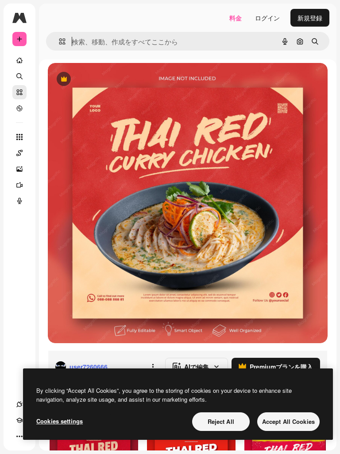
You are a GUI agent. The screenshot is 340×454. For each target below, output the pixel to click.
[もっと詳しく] (19, 108)
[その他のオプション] (153, 367)
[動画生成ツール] (19, 185)
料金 (235, 17)
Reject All (221, 421)
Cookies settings (59, 421)
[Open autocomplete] (58, 41)
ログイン (267, 17)
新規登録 (310, 17)
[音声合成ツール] (19, 201)
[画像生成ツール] (19, 169)
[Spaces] (19, 153)
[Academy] (19, 420)
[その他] (19, 436)
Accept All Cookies (288, 421)
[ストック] (19, 92)
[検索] (19, 76)
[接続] (19, 404)
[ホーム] (19, 60)
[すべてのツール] (19, 137)
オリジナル (108, 79)
